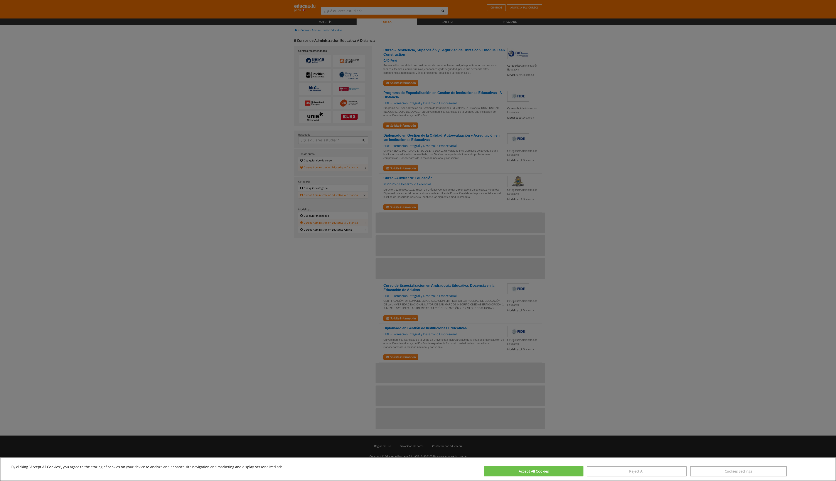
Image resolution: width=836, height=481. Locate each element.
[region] (418, 469)
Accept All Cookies (534, 471)
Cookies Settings (738, 471)
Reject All (636, 471)
